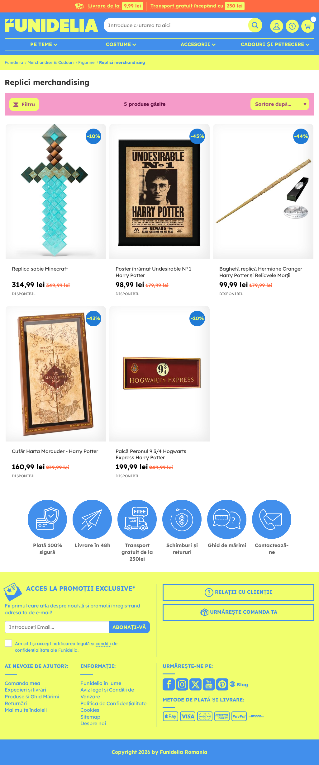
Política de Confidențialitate (113, 703)
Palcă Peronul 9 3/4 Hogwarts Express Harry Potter (151, 454)
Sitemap (90, 717)
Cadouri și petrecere (272, 44)
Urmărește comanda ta (242, 612)
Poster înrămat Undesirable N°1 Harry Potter (153, 272)
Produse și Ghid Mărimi (32, 696)
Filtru (28, 104)
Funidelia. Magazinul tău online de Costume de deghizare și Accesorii (51, 25)
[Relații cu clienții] (292, 26)
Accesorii (195, 44)
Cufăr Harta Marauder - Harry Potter (55, 451)
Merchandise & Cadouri (50, 62)
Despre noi (93, 723)
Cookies (89, 710)
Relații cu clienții (242, 592)
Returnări (16, 703)
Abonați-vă (129, 627)
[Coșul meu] (307, 26)
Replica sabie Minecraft (40, 269)
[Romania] (169, 685)
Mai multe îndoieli (26, 710)
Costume (118, 44)
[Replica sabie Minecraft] (56, 191)
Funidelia (14, 62)
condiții (103, 643)
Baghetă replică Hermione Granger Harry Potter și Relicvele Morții (260, 272)
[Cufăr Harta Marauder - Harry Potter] (56, 374)
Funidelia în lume (100, 683)
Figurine (86, 62)
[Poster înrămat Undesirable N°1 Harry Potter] (159, 191)
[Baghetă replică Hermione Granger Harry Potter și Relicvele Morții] (263, 191)
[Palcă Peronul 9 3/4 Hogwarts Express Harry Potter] (159, 374)
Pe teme (41, 44)
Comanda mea (22, 683)
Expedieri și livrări (25, 690)
